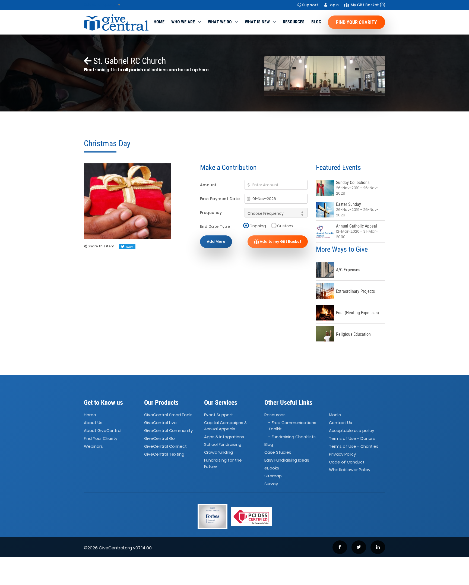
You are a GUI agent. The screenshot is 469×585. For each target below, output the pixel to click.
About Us (93, 422)
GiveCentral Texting (164, 454)
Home (159, 21)
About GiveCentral (102, 430)
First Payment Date (220, 198)
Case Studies (277, 452)
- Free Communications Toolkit (292, 426)
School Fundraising (222, 444)
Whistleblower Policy (349, 470)
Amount (208, 185)
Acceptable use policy (351, 430)
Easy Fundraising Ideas (286, 460)
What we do (220, 21)
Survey (271, 484)
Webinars (93, 446)
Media (335, 415)
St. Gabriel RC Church (128, 61)
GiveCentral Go (159, 438)
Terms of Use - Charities (353, 446)
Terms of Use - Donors (352, 438)
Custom (285, 225)
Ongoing (257, 225)
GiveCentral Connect (165, 446)
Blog (316, 21)
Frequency (211, 212)
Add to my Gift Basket (280, 241)
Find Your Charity (356, 22)
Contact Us (340, 422)
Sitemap (273, 476)
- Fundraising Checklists (292, 437)
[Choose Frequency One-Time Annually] (276, 212)
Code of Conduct (347, 462)
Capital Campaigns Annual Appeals (225, 426)
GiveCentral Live (160, 422)
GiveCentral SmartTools (168, 415)
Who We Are (183, 21)
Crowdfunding (218, 452)
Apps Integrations (224, 437)
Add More (216, 241)
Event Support (218, 415)
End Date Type (215, 226)
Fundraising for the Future (223, 463)
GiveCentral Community (168, 430)
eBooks (271, 468)
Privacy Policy (342, 454)
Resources (294, 21)
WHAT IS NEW (257, 21)
